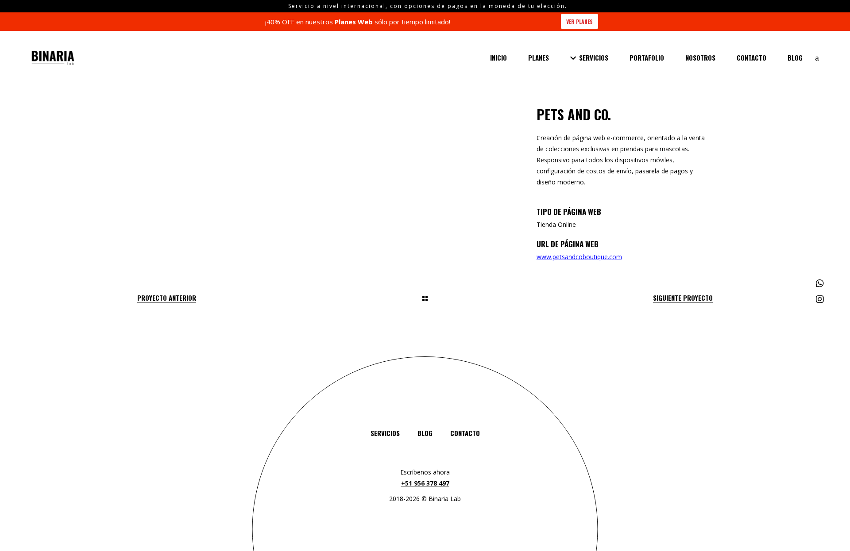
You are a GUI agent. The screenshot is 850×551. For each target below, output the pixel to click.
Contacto (465, 433)
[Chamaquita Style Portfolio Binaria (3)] (423, 112)
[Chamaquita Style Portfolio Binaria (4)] (229, 132)
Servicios (385, 433)
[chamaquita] (229, 112)
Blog (425, 433)
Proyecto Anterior (166, 297)
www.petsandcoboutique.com (579, 257)
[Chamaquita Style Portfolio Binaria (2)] (229, 152)
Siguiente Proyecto (683, 297)
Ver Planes (579, 21)
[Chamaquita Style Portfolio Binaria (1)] (423, 132)
